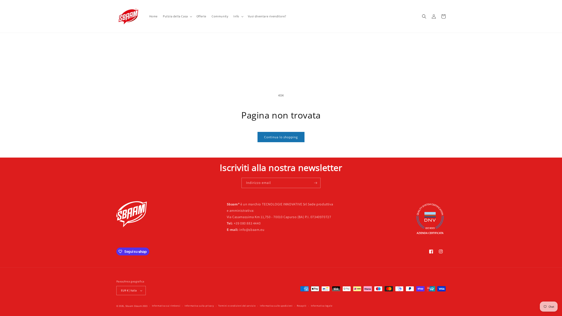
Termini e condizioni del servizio (237, 305)
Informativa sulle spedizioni (276, 305)
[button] (177, 16)
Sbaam (129, 305)
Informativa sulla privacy (199, 305)
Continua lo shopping (281, 137)
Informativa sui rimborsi (166, 305)
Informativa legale (321, 305)
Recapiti (301, 305)
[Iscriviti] (315, 183)
